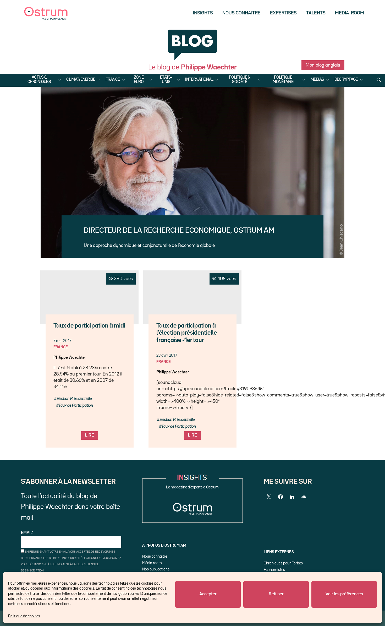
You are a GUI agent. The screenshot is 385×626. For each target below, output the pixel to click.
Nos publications (155, 569)
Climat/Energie (80, 79)
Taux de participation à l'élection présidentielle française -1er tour (186, 333)
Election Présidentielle (74, 398)
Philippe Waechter (69, 358)
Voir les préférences (344, 594)
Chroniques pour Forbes (283, 563)
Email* (27, 533)
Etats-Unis (166, 80)
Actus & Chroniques (39, 80)
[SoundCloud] (303, 497)
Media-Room (349, 13)
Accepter (208, 594)
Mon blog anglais (323, 65)
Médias (317, 79)
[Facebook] (280, 497)
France (113, 79)
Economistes (274, 569)
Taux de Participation (76, 405)
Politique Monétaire (283, 80)
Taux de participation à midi (89, 326)
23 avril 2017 (166, 355)
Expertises (283, 13)
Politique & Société (239, 80)
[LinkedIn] (292, 497)
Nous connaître (154, 556)
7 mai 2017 (62, 340)
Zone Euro (139, 80)
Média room (152, 563)
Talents (316, 13)
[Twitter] (269, 497)
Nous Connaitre (241, 13)
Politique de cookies (24, 616)
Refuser (276, 594)
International (199, 79)
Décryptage (346, 79)
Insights (203, 13)
